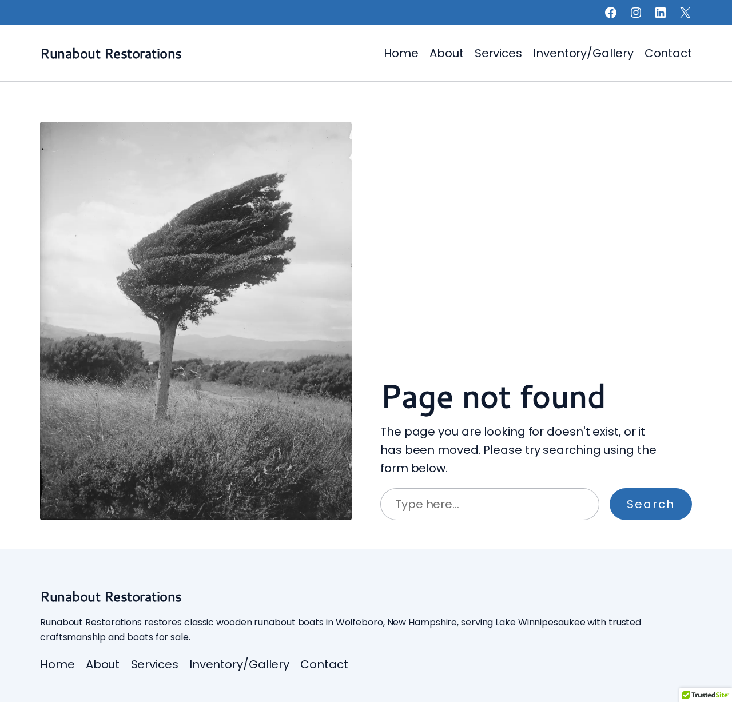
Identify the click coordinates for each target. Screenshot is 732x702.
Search (651, 504)
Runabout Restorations (111, 53)
